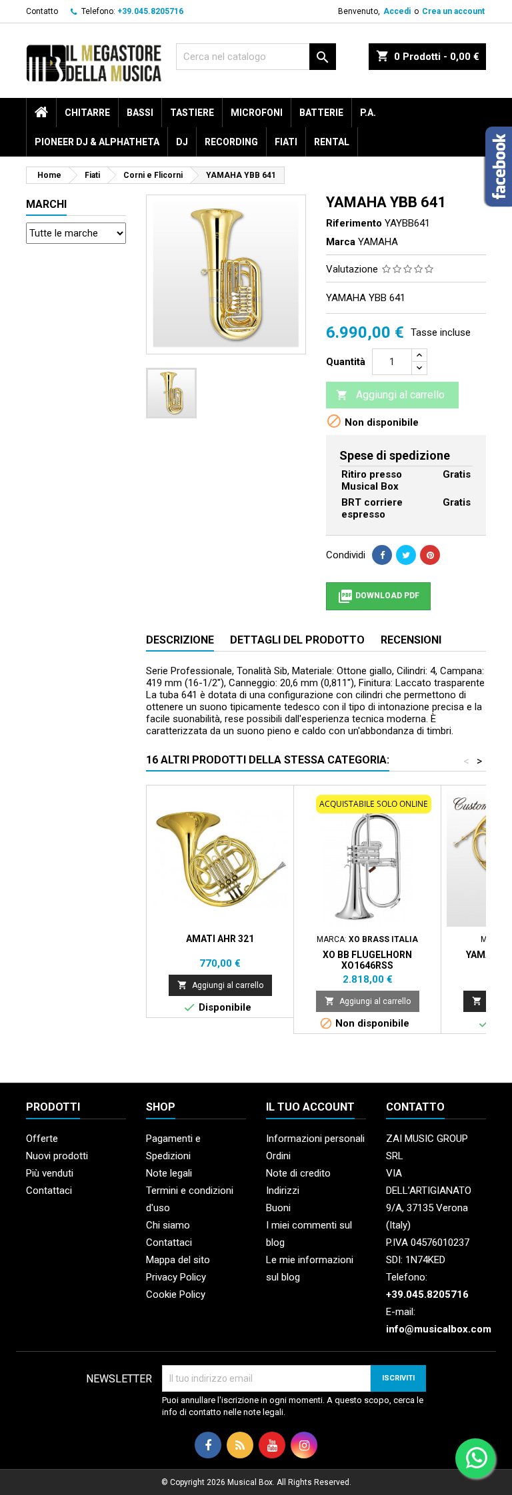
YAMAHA (378, 242)
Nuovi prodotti (57, 1156)
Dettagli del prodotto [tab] (297, 640)
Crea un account (453, 11)
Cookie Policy (175, 1294)
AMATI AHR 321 (220, 938)
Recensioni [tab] (411, 640)
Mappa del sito (178, 1260)
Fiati (286, 142)
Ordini (278, 1156)
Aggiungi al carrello (390, 394)
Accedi (397, 11)
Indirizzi (282, 1191)
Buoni (278, 1208)
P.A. (368, 112)
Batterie (321, 112)
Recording (231, 142)
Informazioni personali (315, 1139)
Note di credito (298, 1173)
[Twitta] (406, 555)
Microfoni (257, 112)
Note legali (169, 1173)
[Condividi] (382, 555)
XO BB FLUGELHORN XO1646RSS (367, 960)
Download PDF (378, 596)
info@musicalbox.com (438, 1329)
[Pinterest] (430, 555)
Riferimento (354, 223)
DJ (182, 142)
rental (331, 142)
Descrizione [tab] (180, 640)
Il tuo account (310, 1107)
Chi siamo (168, 1225)
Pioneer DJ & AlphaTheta (97, 142)
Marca (340, 242)
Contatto (42, 11)
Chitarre (87, 112)
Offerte (42, 1139)
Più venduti (49, 1173)
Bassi (140, 112)
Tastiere (192, 112)
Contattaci (49, 1191)
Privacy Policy (176, 1277)
